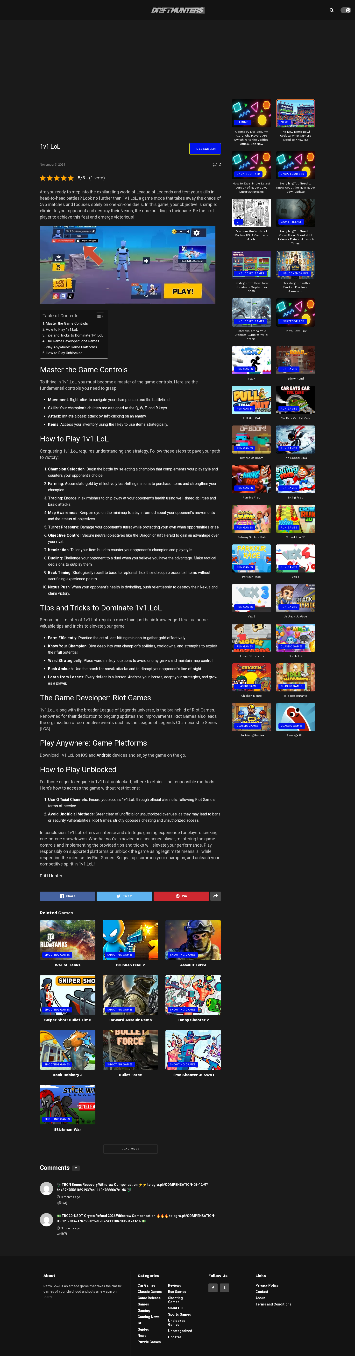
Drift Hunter (51, 875)
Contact (262, 1292)
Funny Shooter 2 (193, 1020)
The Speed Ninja (295, 458)
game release (291, 221)
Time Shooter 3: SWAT (193, 1074)
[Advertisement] (273, 58)
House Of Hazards (251, 656)
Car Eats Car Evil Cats (296, 418)
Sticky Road (295, 378)
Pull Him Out (251, 418)
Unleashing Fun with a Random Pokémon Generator (295, 287)
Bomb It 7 (295, 656)
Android (104, 755)
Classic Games (292, 646)
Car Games (147, 1285)
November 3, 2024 (52, 164)
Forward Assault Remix (130, 1020)
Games (143, 1304)
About (260, 1298)
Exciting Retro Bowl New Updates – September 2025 (251, 287)
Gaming (242, 122)
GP (239, 221)
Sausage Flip (295, 735)
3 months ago (70, 1197)
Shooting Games (57, 954)
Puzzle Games (149, 1342)
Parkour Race (251, 577)
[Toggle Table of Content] (97, 316)
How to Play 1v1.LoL (62, 330)
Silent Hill (175, 1308)
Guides (143, 1329)
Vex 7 (251, 378)
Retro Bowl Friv (295, 331)
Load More (130, 1149)
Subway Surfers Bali (251, 537)
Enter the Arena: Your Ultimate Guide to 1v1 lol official (251, 335)
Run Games (245, 369)
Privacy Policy (267, 1285)
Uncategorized (248, 174)
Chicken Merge (251, 695)
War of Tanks (67, 965)
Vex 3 (251, 616)
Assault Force (193, 965)
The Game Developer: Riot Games (72, 341)
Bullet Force (130, 1074)
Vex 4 (295, 577)
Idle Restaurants (295, 695)
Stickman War (67, 1129)
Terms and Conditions (273, 1304)
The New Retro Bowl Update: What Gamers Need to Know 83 (295, 136)
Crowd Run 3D (295, 537)
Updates (175, 1337)
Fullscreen (205, 149)
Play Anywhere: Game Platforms (71, 347)
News (285, 122)
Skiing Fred (295, 497)
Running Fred (251, 497)
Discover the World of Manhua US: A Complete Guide (251, 235)
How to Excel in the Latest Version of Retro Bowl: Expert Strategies (251, 187)
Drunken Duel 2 (130, 965)
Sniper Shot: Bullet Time (67, 1020)
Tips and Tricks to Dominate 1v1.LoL (74, 335)
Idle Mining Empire (251, 735)
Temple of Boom (251, 458)
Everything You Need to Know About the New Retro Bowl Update (295, 187)
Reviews (174, 1285)
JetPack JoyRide (295, 616)
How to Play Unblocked (64, 353)
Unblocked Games (250, 273)
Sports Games (179, 1314)
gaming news (149, 1317)
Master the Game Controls (67, 324)
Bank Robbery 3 (68, 1074)
